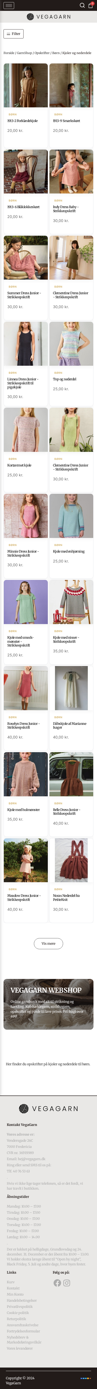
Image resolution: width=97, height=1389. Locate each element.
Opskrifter (42, 53)
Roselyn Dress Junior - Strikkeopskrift (23, 726)
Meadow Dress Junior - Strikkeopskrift (24, 898)
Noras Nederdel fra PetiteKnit (66, 898)
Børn (56, 53)
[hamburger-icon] (9, 5)
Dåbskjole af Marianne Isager (69, 726)
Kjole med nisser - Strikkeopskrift (66, 639)
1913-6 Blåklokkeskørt (23, 207)
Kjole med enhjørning (69, 551)
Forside (9, 53)
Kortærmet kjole (19, 465)
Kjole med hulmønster (23, 810)
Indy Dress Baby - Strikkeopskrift (66, 209)
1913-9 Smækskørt (66, 121)
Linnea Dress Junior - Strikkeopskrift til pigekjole (23, 383)
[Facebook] (57, 1283)
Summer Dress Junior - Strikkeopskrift (24, 295)
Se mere (26, 86)
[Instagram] (66, 1283)
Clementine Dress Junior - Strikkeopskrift (70, 295)
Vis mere (48, 943)
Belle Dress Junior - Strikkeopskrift (67, 812)
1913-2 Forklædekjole (22, 121)
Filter (16, 34)
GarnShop (24, 53)
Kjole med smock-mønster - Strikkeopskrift (20, 641)
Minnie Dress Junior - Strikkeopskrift (23, 553)
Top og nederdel (64, 379)
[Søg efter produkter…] (82, 5)
